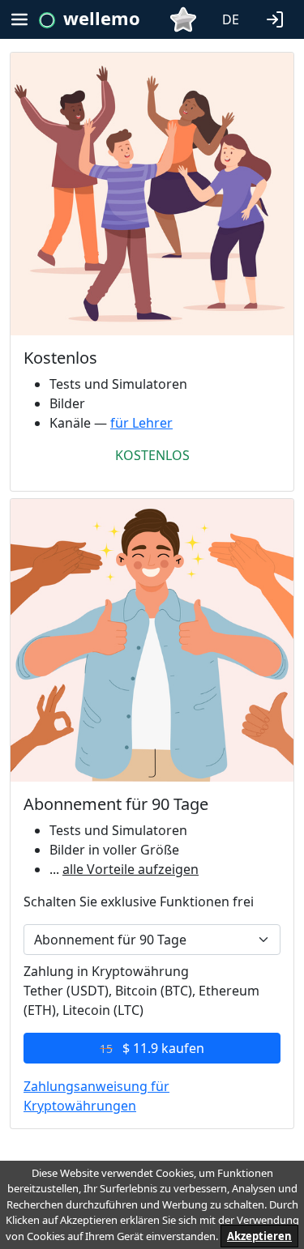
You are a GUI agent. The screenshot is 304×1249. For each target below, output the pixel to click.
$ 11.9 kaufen (152, 1048)
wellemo (101, 18)
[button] (278, 18)
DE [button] (230, 19)
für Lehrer (141, 423)
